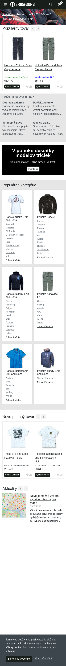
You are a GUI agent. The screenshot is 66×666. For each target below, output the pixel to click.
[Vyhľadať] (50, 4)
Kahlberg (10, 304)
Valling (40, 304)
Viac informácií (43, 658)
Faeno (40, 228)
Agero (40, 238)
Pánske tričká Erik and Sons (17, 218)
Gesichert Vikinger (15, 234)
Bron (8, 318)
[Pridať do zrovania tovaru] (30, 87)
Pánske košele (46, 217)
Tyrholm (41, 224)
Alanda (40, 308)
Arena (40, 318)
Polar (8, 333)
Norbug (9, 392)
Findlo (40, 242)
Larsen (9, 238)
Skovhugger (43, 249)
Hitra (8, 242)
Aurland (9, 378)
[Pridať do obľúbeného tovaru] (27, 87)
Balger (9, 308)
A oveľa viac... (41, 122)
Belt (7, 388)
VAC (39, 311)
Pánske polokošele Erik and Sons (17, 372)
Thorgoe (10, 329)
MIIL (8, 256)
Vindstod (10, 227)
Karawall (10, 224)
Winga (9, 395)
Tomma (9, 322)
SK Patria (10, 231)
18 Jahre (10, 252)
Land (8, 315)
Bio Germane (12, 245)
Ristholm (10, 326)
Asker (8, 381)
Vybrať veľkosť (12, 86)
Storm (9, 301)
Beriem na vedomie (19, 658)
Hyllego (41, 246)
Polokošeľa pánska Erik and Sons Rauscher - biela (48, 457)
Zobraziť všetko (13, 260)
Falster (40, 221)
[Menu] (5, 4)
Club (39, 315)
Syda (39, 253)
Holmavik (10, 311)
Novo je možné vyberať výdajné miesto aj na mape (45, 499)
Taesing (41, 231)
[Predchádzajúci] (33, 28)
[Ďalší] (38, 28)
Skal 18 (9, 249)
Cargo (40, 301)
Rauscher (10, 385)
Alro (39, 235)
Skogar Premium (45, 378)
